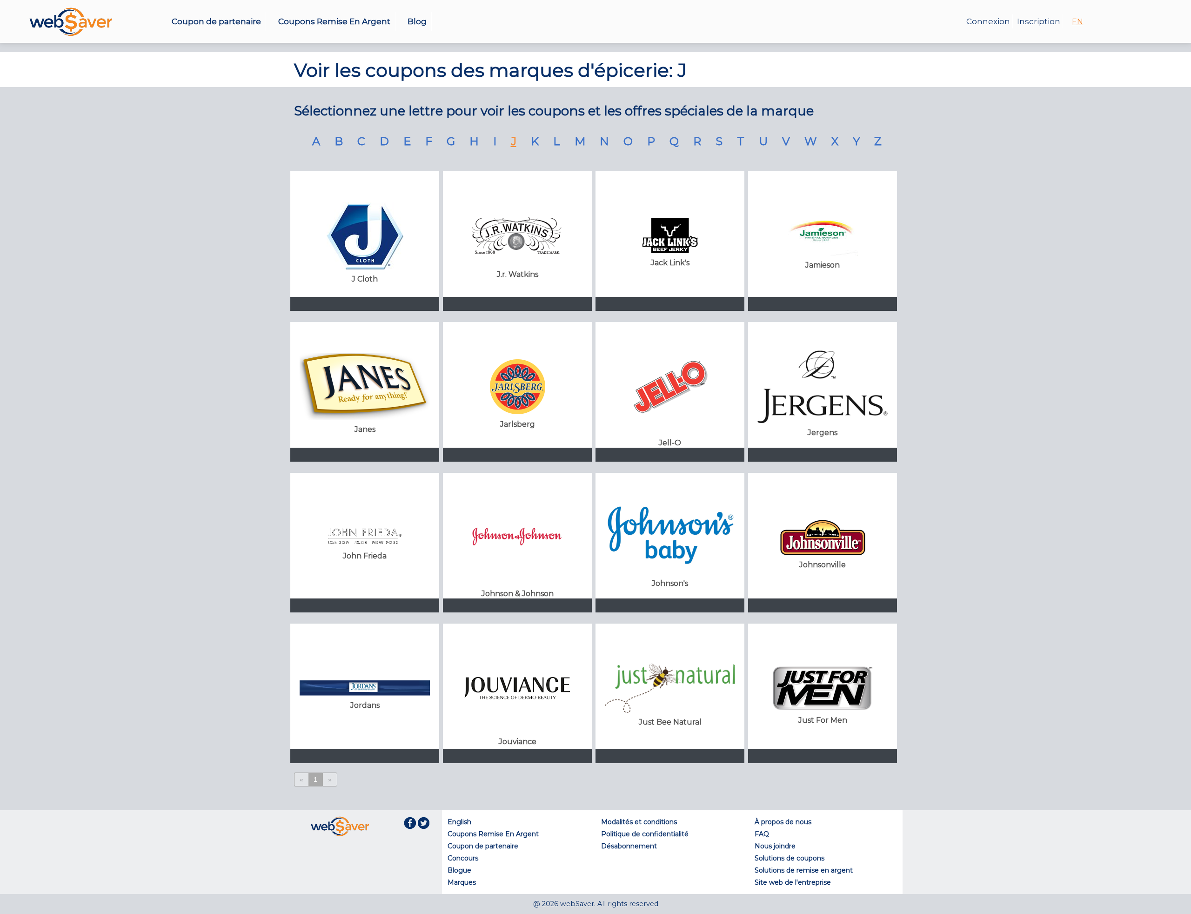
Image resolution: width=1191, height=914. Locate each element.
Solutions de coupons (789, 858)
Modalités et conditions (639, 822)
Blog (417, 21)
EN (1077, 21)
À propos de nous (783, 822)
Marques (462, 882)
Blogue (459, 870)
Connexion (988, 21)
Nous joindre (775, 846)
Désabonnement (629, 846)
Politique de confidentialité (645, 834)
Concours (463, 858)
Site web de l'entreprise (793, 882)
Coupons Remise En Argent (334, 21)
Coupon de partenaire (216, 21)
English (459, 822)
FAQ (762, 834)
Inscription (1038, 21)
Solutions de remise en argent (804, 870)
